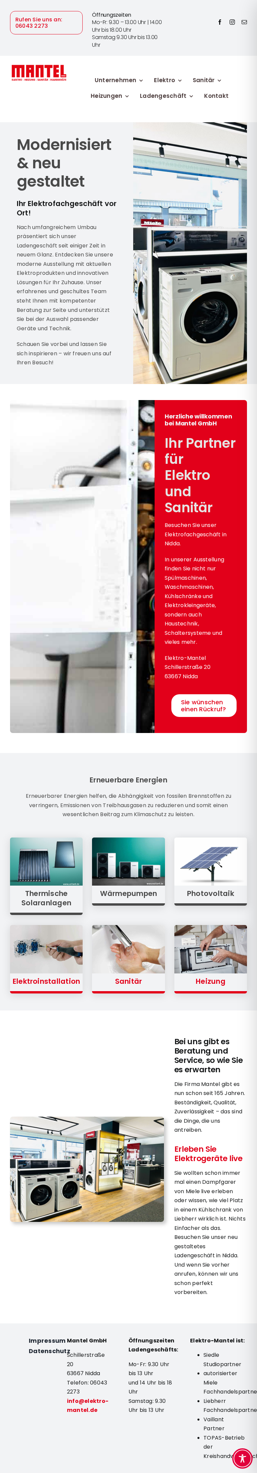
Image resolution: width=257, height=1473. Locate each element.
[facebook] (220, 22)
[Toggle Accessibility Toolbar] (242, 1458)
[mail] (244, 22)
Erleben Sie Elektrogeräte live (208, 1154)
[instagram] (232, 22)
